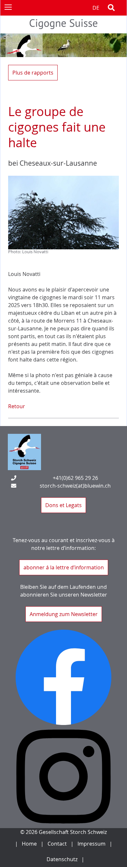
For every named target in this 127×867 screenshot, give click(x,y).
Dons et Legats (63, 505)
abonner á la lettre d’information (63, 567)
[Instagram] (63, 776)
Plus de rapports (32, 72)
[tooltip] (63, 37)
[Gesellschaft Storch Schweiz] (63, 29)
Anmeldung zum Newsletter (64, 614)
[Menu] (8, 7)
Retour (16, 406)
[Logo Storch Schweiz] (24, 452)
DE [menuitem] (95, 7)
